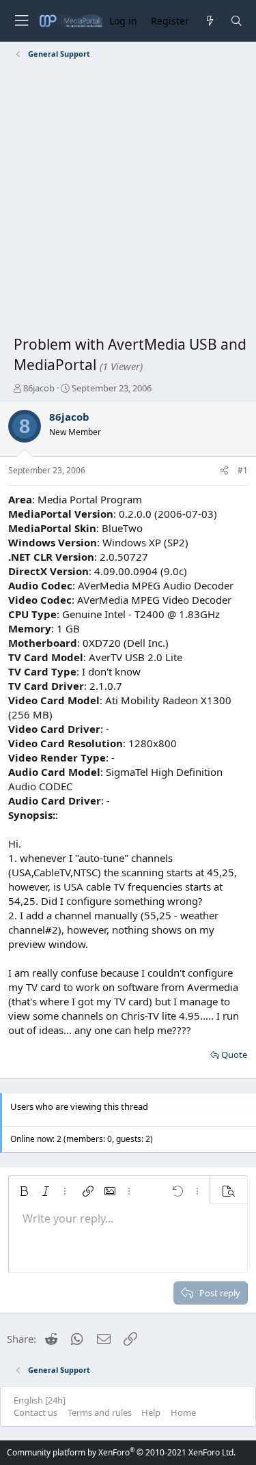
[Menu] (21, 20)
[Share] (224, 471)
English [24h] (40, 1400)
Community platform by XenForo (121, 1452)
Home (183, 1412)
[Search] (236, 21)
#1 (243, 470)
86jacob (39, 388)
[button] (24, 1191)
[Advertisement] (128, 200)
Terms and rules (100, 1412)
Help (150, 1412)
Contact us (35, 1412)
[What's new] (209, 21)
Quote (234, 1054)
